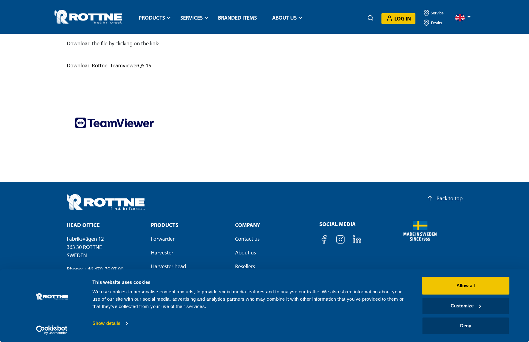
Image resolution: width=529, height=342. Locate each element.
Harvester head (168, 266)
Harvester (162, 252)
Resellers (245, 266)
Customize (462, 305)
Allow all (465, 285)
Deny (465, 325)
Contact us (247, 238)
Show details (106, 323)
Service (437, 13)
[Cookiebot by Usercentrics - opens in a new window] (52, 330)
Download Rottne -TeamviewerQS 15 (109, 65)
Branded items (237, 17)
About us (245, 252)
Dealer (437, 22)
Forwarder (162, 238)
